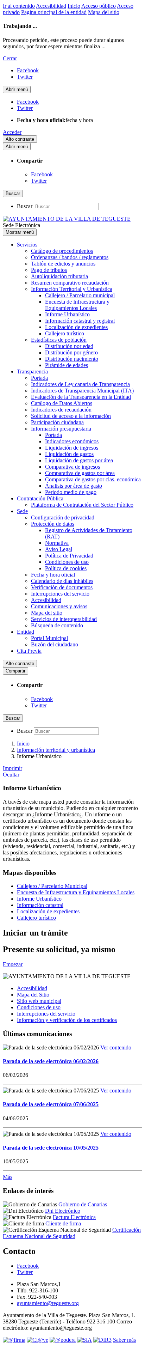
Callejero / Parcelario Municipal (52, 886)
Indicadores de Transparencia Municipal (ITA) (82, 391)
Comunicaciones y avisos (59, 606)
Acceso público (98, 6)
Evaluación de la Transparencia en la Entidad (81, 397)
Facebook (42, 174)
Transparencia (32, 371)
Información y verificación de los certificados (67, 1020)
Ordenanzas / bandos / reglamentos (69, 257)
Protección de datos (52, 524)
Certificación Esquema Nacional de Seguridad (72, 1233)
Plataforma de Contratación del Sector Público (82, 505)
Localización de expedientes (76, 327)
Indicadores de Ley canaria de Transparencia (80, 384)
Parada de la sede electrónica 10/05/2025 (51, 1148)
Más (7, 1177)
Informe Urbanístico (67, 314)
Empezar (13, 964)
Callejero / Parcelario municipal (80, 295)
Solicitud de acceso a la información (71, 416)
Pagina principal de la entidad (54, 12)
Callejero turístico (64, 333)
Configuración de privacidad (62, 517)
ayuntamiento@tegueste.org (48, 1303)
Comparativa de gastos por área (80, 473)
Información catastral (40, 905)
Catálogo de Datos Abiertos (61, 403)
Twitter (39, 181)
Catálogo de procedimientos (62, 251)
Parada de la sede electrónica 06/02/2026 (51, 1061)
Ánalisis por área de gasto (73, 486)
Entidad (25, 632)
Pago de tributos (49, 270)
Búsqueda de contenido (57, 625)
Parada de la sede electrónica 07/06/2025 (51, 1104)
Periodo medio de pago (70, 492)
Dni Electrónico (62, 1211)
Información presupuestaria (61, 429)
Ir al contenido (19, 6)
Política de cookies (66, 568)
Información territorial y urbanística (56, 750)
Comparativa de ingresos (72, 467)
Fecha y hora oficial (53, 575)
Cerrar (10, 58)
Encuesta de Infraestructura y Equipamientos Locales (77, 305)
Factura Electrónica (74, 1217)
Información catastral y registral (80, 321)
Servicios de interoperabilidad (64, 619)
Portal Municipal (49, 638)
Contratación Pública (40, 498)
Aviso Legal (58, 549)
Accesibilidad (51, 6)
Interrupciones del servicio (60, 594)
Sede (22, 511)
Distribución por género (71, 352)
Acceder (12, 132)
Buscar (24, 206)
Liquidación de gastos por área (79, 460)
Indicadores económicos (72, 441)
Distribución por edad (69, 346)
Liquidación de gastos (69, 454)
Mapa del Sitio (33, 995)
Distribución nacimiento (71, 359)
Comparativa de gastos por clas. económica (93, 479)
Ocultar (11, 775)
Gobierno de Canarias (82, 1204)
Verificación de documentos (62, 587)
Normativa (57, 543)
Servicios (27, 245)
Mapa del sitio (103, 12)
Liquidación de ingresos (71, 448)
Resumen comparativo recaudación (70, 283)
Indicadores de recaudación (61, 410)
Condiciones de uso (67, 562)
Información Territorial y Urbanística (71, 289)
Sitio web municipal (39, 1001)
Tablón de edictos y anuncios (63, 264)
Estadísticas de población (59, 340)
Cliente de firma (63, 1223)
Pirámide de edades (66, 365)
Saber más (124, 1340)
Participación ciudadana (57, 422)
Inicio (74, 6)
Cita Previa (29, 651)
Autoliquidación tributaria (59, 276)
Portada (39, 378)
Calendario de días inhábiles (62, 581)
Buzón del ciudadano (54, 644)
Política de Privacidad (69, 556)
